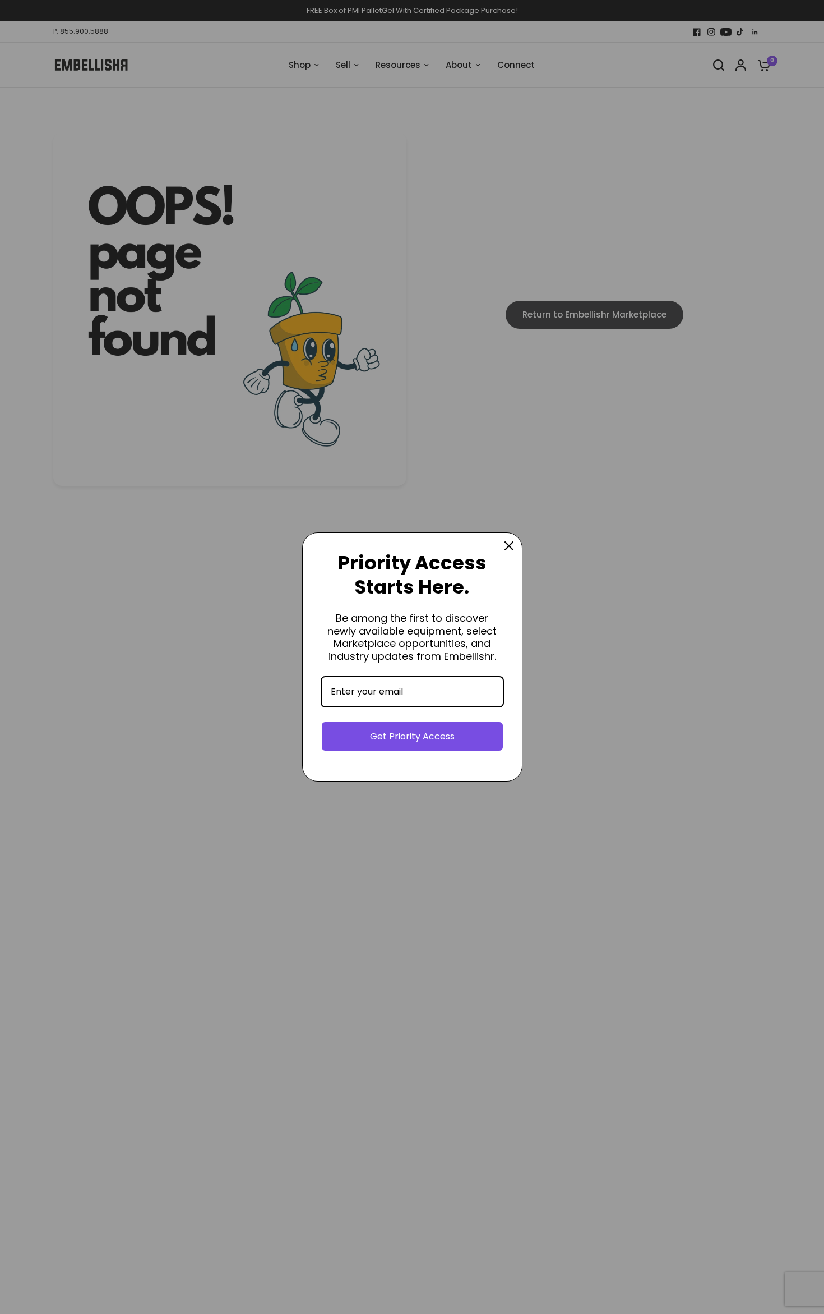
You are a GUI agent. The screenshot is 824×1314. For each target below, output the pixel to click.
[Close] (509, 545)
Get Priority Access (412, 736)
